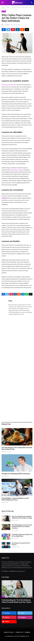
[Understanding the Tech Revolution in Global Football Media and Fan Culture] (17, 589)
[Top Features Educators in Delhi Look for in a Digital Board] (6, 537)
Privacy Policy (9, 632)
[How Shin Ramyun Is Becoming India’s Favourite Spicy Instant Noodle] (17, 436)
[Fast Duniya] (17, 2)
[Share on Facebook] (4, 29)
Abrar (7, 24)
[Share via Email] (27, 29)
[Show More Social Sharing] (30, 29)
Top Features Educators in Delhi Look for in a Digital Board (22, 535)
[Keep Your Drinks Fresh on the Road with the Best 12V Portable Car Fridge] (6, 519)
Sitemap (27, 632)
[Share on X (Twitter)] (8, 29)
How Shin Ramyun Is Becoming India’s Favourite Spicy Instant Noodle (17, 448)
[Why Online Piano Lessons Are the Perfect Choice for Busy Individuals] (17, 43)
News (3, 11)
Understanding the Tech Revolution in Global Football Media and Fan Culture (16, 601)
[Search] (31, 2)
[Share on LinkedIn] (17, 29)
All (3, 596)
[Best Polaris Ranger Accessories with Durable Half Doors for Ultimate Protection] (6, 527)
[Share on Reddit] (22, 29)
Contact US (19, 632)
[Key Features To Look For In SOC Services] (6, 545)
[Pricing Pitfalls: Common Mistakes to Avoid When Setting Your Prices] (17, 487)
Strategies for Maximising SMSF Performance (16, 474)
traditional (5, 198)
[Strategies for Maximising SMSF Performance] (17, 463)
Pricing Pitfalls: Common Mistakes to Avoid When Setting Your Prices (15, 499)
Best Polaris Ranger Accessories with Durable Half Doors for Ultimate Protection (22, 526)
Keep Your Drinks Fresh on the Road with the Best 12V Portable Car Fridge (22, 517)
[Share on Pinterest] (13, 29)
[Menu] (3, 2)
